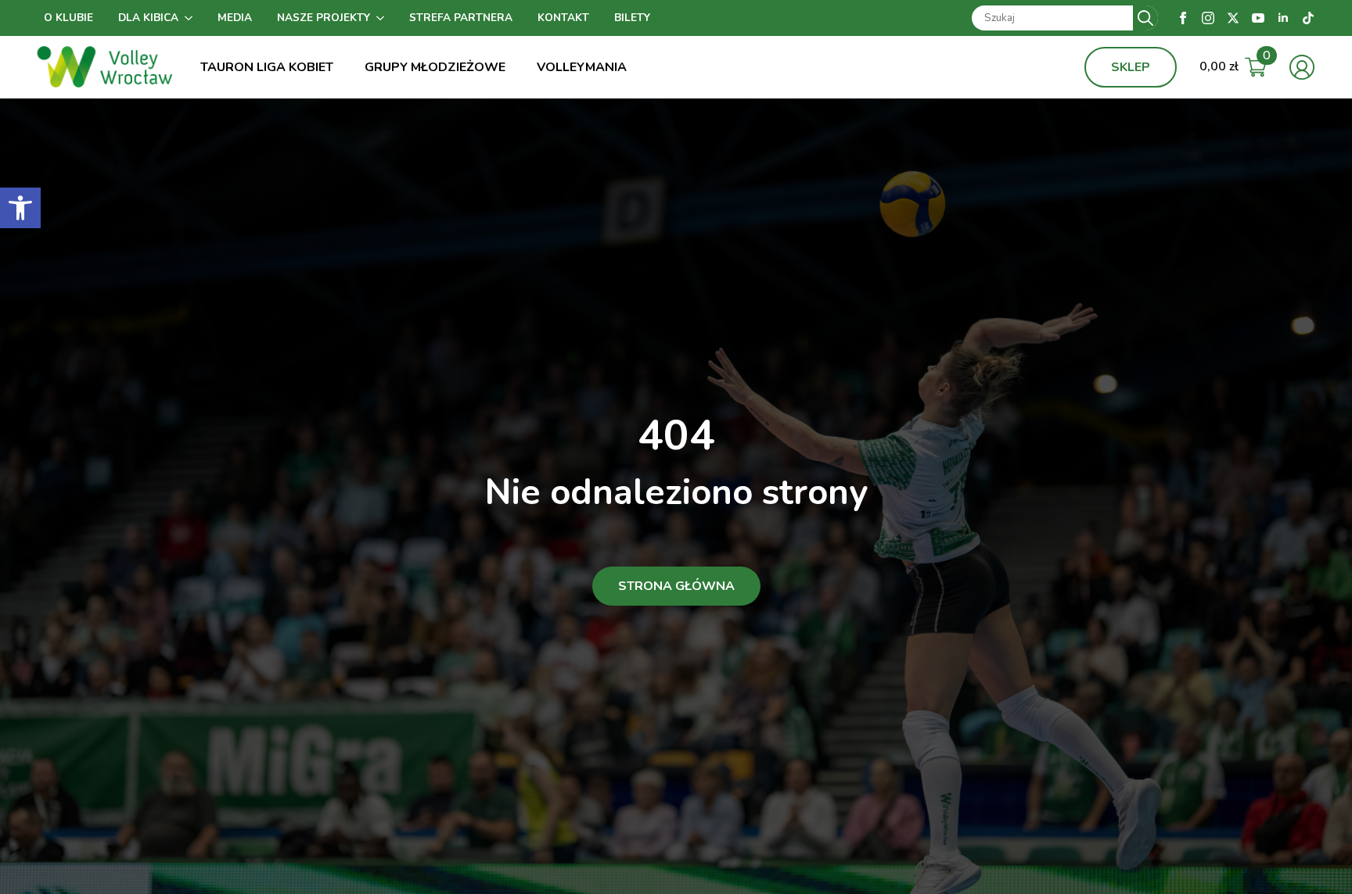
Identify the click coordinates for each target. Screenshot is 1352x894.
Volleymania (582, 67)
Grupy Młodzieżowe (435, 67)
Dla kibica (148, 17)
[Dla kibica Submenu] (191, 18)
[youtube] (1258, 17)
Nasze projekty (323, 17)
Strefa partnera (460, 17)
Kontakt (563, 17)
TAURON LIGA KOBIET (266, 67)
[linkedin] (1283, 17)
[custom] (1308, 17)
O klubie (68, 17)
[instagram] (1208, 17)
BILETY (632, 17)
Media (235, 17)
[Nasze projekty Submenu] (383, 18)
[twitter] (1233, 17)
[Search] (1145, 17)
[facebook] (1183, 17)
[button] (20, 208)
